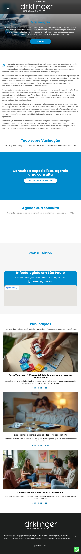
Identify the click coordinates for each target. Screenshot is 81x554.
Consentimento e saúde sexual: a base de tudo (40, 492)
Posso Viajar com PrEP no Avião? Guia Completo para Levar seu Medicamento (40, 376)
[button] (8, 7)
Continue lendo (40, 388)
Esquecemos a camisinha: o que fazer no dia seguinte (40, 435)
